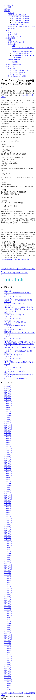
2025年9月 (7, 407)
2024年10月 (8, 429)
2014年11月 (8, 658)
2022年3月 (7, 489)
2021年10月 (8, 499)
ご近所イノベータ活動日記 (21, 22)
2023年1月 (7, 470)
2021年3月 (7, 512)
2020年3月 (7, 536)
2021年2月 (7, 514)
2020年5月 (7, 532)
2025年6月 (7, 413)
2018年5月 (7, 578)
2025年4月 (7, 417)
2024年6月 (7, 437)
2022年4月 (7, 487)
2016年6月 (7, 623)
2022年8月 (7, 479)
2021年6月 (7, 507)
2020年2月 (7, 538)
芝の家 (6, 30)
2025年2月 (7, 421)
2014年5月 (7, 670)
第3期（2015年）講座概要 (20, 20)
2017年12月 (8, 588)
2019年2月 (7, 561)
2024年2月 (7, 444)
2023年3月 (7, 466)
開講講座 (7, 11)
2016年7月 (7, 621)
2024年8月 (7, 433)
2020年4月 (7, 534)
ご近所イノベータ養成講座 (17, 15)
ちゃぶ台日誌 (12, 34)
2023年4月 (7, 464)
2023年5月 (7, 462)
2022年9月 (7, 477)
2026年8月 (7, 386)
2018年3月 (7, 582)
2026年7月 (7, 388)
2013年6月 (7, 689)
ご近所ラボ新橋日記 (14, 74)
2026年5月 (7, 392)
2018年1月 (7, 586)
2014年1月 (7, 678)
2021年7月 (7, 505)
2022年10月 (8, 475)
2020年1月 (7, 540)
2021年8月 (7, 503)
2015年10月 (8, 639)
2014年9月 (7, 662)
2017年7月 (7, 598)
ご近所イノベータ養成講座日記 (18, 70)
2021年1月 (7, 516)
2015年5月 (7, 647)
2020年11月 (8, 520)
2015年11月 (8, 637)
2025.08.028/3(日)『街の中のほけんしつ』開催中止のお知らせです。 (19, 333)
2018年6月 (7, 577)
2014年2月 (7, 676)
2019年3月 (7, 559)
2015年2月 (7, 652)
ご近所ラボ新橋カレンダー (17, 42)
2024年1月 (7, 446)
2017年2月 (7, 608)
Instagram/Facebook (14, 59)
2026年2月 (7, 398)
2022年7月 (7, 481)
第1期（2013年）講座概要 (20, 16)
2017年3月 (7, 606)
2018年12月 (8, 565)
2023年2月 (7, 468)
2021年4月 (7, 510)
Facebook (15, 63)
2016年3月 (7, 629)
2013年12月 (8, 680)
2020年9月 (7, 524)
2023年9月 (7, 454)
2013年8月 (7, 685)
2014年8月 (7, 664)
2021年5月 (7, 508)
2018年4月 (7, 580)
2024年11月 (8, 427)
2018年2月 (7, 584)
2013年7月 (7, 687)
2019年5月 (7, 555)
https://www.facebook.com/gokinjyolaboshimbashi (15, 259)
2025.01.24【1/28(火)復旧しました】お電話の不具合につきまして (19, 362)
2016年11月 (8, 613)
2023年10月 (8, 452)
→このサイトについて (15, 693)
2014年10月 (8, 660)
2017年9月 (7, 594)
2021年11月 (8, 497)
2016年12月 (8, 612)
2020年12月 (8, 518)
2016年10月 (8, 615)
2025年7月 (7, 411)
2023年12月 (8, 448)
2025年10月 (8, 405)
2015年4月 (7, 648)
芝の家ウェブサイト (14, 36)
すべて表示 (12, 68)
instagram (14, 61)
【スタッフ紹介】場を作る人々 (22, 53)
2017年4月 (7, 604)
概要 (9, 7)
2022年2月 (7, 491)
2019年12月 (8, 542)
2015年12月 (8, 635)
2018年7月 (7, 575)
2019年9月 (7, 547)
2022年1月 (7, 493)
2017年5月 (7, 602)
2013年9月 (7, 683)
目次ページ (12, 44)
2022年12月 (8, 472)
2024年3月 (7, 442)
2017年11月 (8, 590)
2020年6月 (7, 530)
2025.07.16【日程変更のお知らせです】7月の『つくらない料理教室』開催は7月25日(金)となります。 (19, 342)
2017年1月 (7, 610)
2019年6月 (7, 553)
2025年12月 (8, 402)
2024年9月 (7, 431)
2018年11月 (8, 567)
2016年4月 (7, 627)
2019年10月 (8, 545)
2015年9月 (7, 641)
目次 (13, 46)
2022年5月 (7, 485)
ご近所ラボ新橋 (9, 38)
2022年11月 (8, 473)
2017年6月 (7, 600)
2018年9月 (7, 571)
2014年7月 (7, 666)
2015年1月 (7, 654)
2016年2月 (7, 631)
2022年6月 (7, 483)
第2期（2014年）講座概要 (20, 18)
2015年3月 (7, 650)
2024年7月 (7, 435)
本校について (8, 5)
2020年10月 (8, 522)
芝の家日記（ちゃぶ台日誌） (17, 76)
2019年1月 (7, 563)
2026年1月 (7, 400)
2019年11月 (8, 543)
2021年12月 (8, 495)
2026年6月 (7, 390)
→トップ (4, 693)
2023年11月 (8, 450)
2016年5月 (7, 625)
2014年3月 (7, 674)
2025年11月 (8, 403)
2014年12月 (8, 656)
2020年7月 (7, 528)
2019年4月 (7, 557)
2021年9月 (7, 501)
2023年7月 (7, 458)
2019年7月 (7, 551)
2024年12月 (8, 425)
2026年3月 (7, 396)
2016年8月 (7, 619)
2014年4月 (7, 672)
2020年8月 (7, 526)
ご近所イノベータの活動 (12, 64)
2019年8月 (7, 549)
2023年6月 (7, 460)
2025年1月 (7, 423)
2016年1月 (7, 633)
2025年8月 (7, 409)
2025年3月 (7, 419)
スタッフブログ (9, 66)
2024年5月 (7, 438)
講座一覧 (11, 13)
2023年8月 (7, 456)
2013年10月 (8, 682)
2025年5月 (7, 415)
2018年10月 (8, 569)
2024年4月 (7, 440)
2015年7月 (7, 645)
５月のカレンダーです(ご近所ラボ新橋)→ (14, 273)
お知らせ (7, 9)
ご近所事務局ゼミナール (16, 24)
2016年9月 (7, 617)
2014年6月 (7, 668)
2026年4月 (7, 394)
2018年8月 (7, 573)
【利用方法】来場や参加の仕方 (22, 51)
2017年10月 (8, 592)
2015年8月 (7, 643)
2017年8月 (7, 596)
